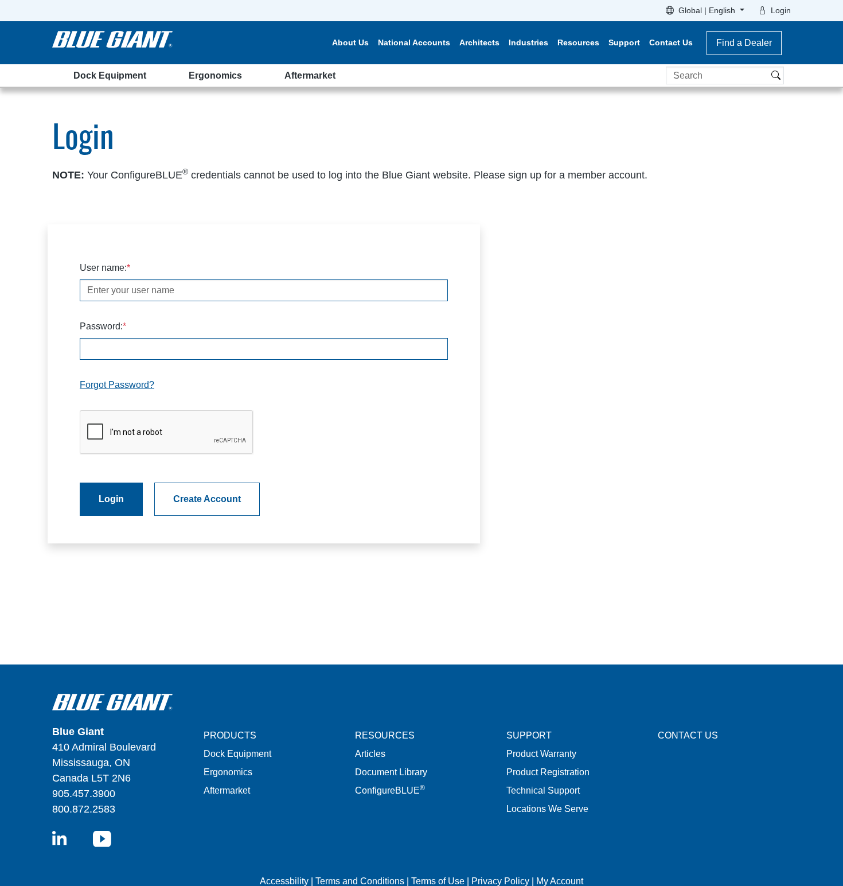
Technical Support (543, 790)
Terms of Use (438, 881)
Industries (528, 42)
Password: (101, 326)
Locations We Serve (547, 809)
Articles (370, 754)
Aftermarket (309, 75)
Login (781, 10)
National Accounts (414, 42)
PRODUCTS (230, 735)
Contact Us (671, 42)
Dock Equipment (109, 75)
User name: (103, 268)
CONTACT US (688, 735)
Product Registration (548, 772)
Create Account (207, 499)
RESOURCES (385, 735)
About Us (350, 42)
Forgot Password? (117, 385)
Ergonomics (215, 75)
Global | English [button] (707, 10)
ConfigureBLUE (390, 790)
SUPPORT (529, 735)
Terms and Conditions (359, 881)
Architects (479, 42)
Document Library (391, 772)
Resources (578, 42)
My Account (559, 881)
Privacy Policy (500, 881)
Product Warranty (541, 754)
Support (624, 42)
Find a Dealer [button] (744, 43)
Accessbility (285, 881)
